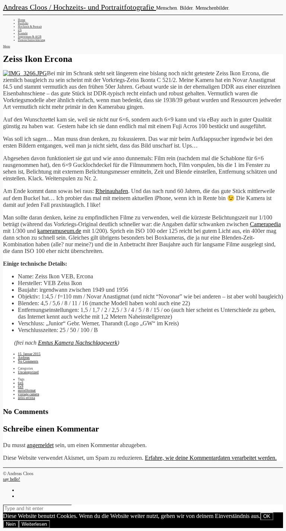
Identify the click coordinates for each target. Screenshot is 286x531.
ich (20, 30)
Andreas (24, 358)
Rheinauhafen (111, 191)
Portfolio (23, 23)
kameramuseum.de (59, 231)
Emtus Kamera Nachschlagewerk (77, 342)
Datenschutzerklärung (31, 40)
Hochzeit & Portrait (30, 26)
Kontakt (23, 33)
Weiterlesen (34, 524)
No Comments (28, 361)
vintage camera (28, 394)
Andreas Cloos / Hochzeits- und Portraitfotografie (79, 7)
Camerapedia (265, 224)
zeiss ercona (26, 398)
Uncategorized (28, 372)
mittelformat (27, 390)
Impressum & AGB (29, 36)
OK (266, 516)
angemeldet (40, 445)
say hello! (11, 479)
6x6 (20, 383)
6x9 (20, 387)
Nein (11, 524)
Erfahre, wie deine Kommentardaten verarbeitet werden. (211, 458)
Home (21, 20)
